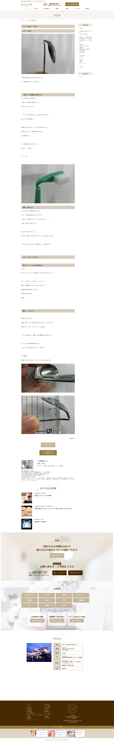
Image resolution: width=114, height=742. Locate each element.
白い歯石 (81, 57)
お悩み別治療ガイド (46, 8)
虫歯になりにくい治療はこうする (86, 37)
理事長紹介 (47, 711)
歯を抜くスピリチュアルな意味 (43, 495)
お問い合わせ (47, 707)
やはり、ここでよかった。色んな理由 (35, 714)
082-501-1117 (54, 3)
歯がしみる (82, 44)
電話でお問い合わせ (75, 572)
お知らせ (81, 28)
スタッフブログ (77, 8)
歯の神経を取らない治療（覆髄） (86, 38)
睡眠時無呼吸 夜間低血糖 (85, 49)
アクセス (46, 709)
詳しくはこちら (57, 555)
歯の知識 (46, 716)
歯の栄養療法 (82, 50)
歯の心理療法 (82, 52)
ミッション (30, 706)
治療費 (67, 8)
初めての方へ (47, 704)
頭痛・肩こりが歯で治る (84, 46)
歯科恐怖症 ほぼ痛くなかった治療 (86, 32)
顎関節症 (81, 47)
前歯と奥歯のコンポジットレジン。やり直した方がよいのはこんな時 (53, 508)
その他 (81, 66)
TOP (22, 20)
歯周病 (81, 61)
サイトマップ (30, 719)
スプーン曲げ (47, 718)
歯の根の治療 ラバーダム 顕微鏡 (86, 41)
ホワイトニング (82, 63)
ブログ (26, 20)
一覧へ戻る (48, 445)
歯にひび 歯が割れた (84, 34)
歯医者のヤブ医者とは (41, 522)
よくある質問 (47, 706)
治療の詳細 (30, 711)
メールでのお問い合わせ (72, 4)
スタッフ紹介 (47, 712)
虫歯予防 (81, 60)
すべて (81, 67)
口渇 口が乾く (82, 55)
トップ (27, 8)
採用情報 (87, 8)
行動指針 (29, 707)
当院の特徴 (30, 709)
